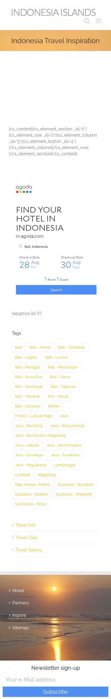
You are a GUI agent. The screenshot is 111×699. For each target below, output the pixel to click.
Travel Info (25, 525)
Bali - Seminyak (29, 386)
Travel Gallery (28, 550)
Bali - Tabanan (63, 386)
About (18, 590)
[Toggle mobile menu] (99, 21)
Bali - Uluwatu (28, 406)
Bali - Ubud (58, 396)
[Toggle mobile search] (87, 21)
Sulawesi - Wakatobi (74, 494)
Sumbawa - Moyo (30, 504)
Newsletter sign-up (55, 668)
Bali (18, 347)
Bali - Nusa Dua (28, 377)
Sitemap (20, 627)
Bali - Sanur (60, 377)
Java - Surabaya (29, 455)
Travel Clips (26, 537)
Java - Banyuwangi (67, 425)
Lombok (22, 475)
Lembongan (65, 465)
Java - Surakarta (65, 455)
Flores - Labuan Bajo (33, 416)
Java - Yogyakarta (30, 465)
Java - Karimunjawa (64, 445)
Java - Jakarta (27, 445)
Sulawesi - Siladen (31, 494)
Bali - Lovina (56, 357)
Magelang (47, 475)
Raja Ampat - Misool (32, 484)
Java (64, 416)
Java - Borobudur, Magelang (40, 435)
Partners (20, 603)
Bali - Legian (26, 357)
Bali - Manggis (27, 367)
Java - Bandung (29, 425)
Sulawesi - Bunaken (76, 484)
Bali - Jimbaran (71, 347)
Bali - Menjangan (63, 367)
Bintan (54, 406)
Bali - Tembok (27, 396)
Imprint (19, 615)
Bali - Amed (40, 347)
